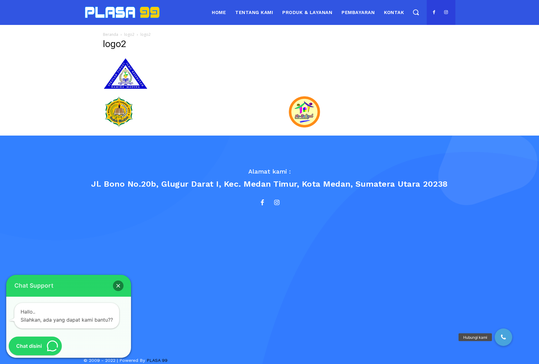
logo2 (129, 34)
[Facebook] (434, 12)
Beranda (110, 34)
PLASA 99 (157, 360)
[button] (415, 12)
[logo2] (125, 90)
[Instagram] (446, 12)
